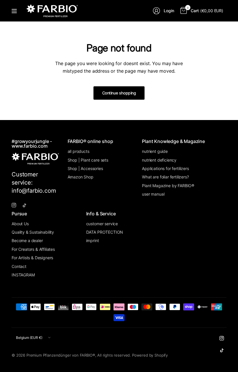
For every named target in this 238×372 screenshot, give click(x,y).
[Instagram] (16, 205)
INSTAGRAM (23, 274)
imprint (92, 240)
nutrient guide (155, 151)
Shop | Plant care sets (88, 160)
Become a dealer (27, 240)
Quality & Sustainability (33, 232)
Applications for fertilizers (165, 168)
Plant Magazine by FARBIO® (168, 185)
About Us (20, 223)
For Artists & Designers (32, 257)
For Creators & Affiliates (33, 249)
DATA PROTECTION (104, 232)
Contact (19, 266)
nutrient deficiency (159, 160)
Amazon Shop (80, 176)
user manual (153, 194)
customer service (102, 223)
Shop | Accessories (85, 168)
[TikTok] (26, 205)
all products (78, 151)
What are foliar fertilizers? (165, 176)
